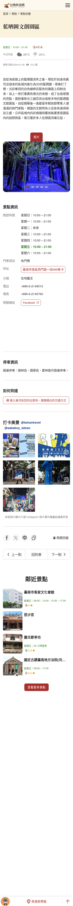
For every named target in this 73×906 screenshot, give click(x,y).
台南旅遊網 (14, 5)
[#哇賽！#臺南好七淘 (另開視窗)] (19, 472)
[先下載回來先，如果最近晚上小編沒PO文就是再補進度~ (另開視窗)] (19, 445)
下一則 (56, 554)
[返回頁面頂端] (68, 901)
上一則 (16, 554)
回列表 (36, 554)
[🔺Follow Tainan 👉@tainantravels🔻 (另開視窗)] (19, 500)
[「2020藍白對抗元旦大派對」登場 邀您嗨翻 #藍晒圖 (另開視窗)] (54, 445)
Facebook (29, 302)
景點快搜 (25, 13)
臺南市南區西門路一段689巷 (42, 269)
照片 (36, 137)
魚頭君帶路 (38, 901)
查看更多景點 (36, 687)
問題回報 (63, 538)
